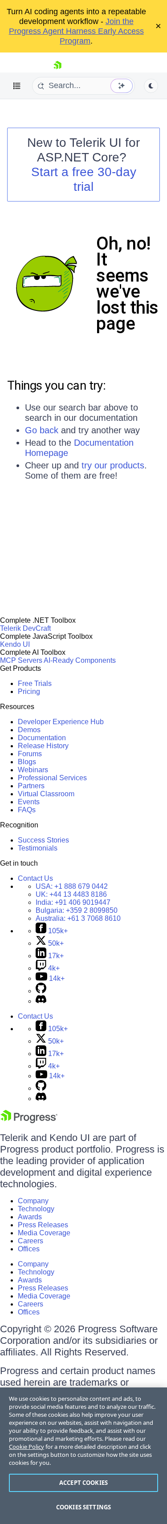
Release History (43, 746)
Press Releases (43, 1225)
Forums (30, 754)
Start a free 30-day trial (83, 179)
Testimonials (37, 848)
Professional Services (52, 778)
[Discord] (41, 1001)
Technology (36, 1209)
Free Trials (35, 683)
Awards (30, 1217)
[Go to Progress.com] (29, 1121)
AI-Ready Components (80, 660)
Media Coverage (44, 1233)
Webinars (33, 770)
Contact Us (35, 878)
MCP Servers (21, 660)
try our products (112, 465)
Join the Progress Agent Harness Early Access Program (76, 31)
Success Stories (43, 840)
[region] (83, 1455)
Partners (31, 786)
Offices (29, 1249)
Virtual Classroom (46, 794)
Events (29, 802)
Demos (29, 730)
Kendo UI (15, 644)
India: (73, 902)
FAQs (27, 810)
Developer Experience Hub (61, 722)
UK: (71, 894)
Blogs (27, 762)
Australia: (78, 918)
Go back (41, 430)
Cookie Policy (26, 1447)
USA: (72, 886)
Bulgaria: (77, 910)
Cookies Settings (83, 1507)
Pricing (29, 691)
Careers (30, 1241)
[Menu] (17, 86)
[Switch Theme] (151, 86)
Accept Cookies (83, 1483)
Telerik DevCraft (25, 628)
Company (33, 1201)
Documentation (42, 738)
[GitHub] (41, 991)
